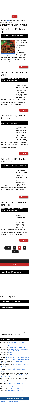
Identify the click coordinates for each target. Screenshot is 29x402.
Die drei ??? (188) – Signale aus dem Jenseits (17, 357)
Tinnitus (10, 354)
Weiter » (15, 251)
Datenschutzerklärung (12, 401)
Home (8, 20)
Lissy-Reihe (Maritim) (17, 386)
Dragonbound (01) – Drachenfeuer (16, 347)
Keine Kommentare (12, 37)
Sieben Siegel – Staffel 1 (14, 356)
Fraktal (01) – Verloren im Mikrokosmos (18, 349)
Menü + (14, 16)
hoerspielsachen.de (18, 398)
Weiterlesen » (24, 67)
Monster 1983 (11, 352)
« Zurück (8, 248)
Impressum (2, 401)
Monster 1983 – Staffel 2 (14, 351)
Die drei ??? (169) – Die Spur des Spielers (18, 368)
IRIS (9, 345)
